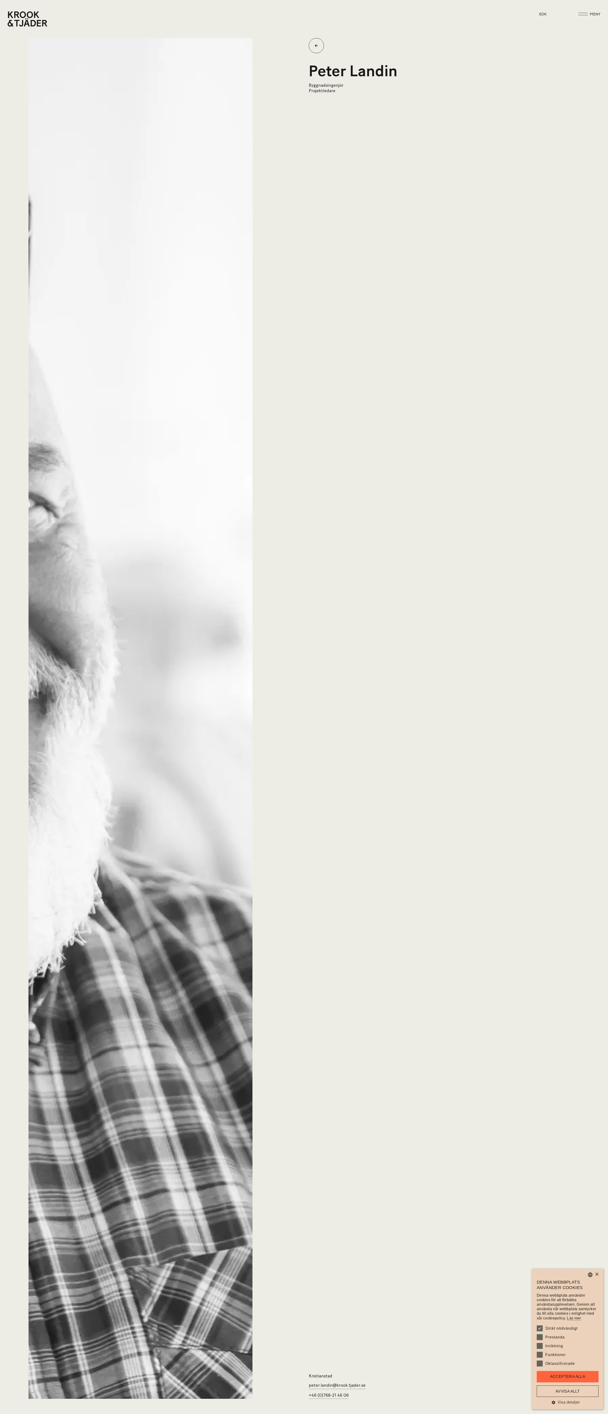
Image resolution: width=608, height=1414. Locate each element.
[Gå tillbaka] (318, 45)
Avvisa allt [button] (568, 1391)
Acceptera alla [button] (567, 1377)
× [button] (596, 1274)
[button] (567, 1402)
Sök (542, 14)
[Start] (14, 19)
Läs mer (574, 1318)
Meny (595, 14)
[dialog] (567, 1339)
